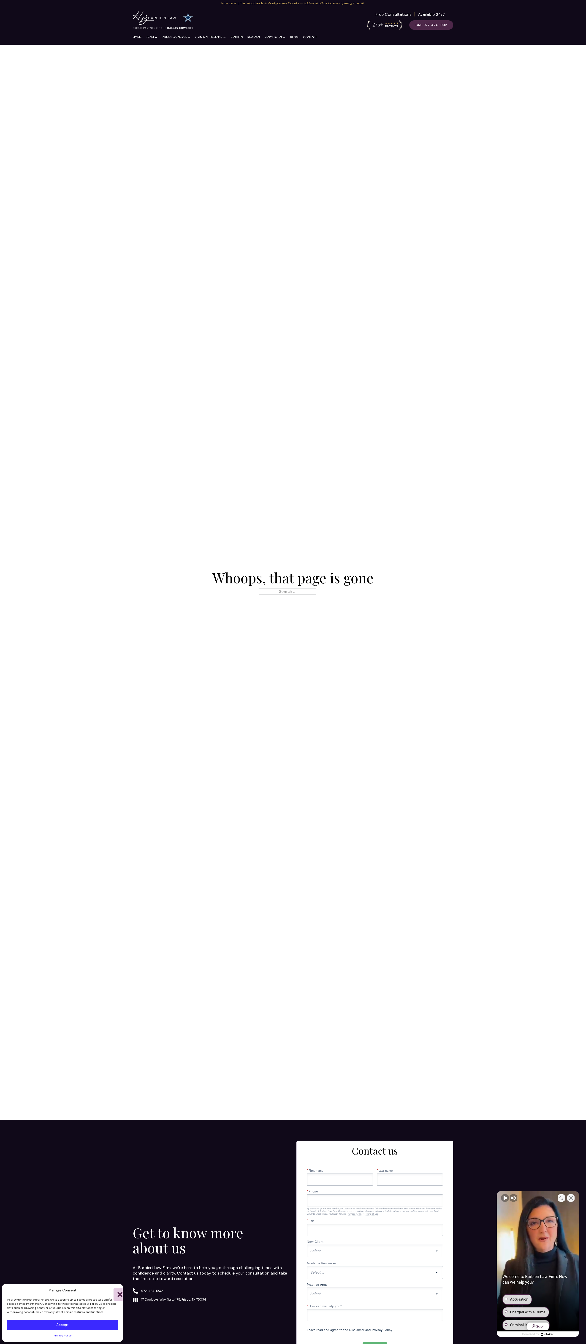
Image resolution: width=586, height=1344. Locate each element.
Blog (294, 37)
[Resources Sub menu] (284, 37)
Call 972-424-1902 (431, 25)
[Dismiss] (583, 2)
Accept (62, 1325)
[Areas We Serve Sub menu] (189, 37)
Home (137, 37)
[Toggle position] (561, 1198)
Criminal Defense (208, 37)
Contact (310, 37)
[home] (163, 20)
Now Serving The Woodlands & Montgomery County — (293, 3)
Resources (273, 37)
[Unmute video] (505, 1198)
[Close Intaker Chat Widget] (571, 1198)
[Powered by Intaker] (547, 1334)
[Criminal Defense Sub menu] (224, 37)
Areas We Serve (174, 37)
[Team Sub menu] (156, 37)
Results (237, 37)
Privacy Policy (63, 1335)
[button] (116, 1290)
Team (150, 37)
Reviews (253, 37)
